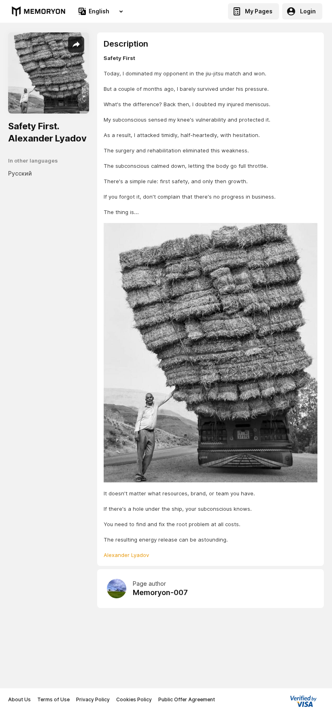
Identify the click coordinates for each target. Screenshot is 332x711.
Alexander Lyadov (126, 555)
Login (308, 11)
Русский (20, 173)
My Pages (258, 11)
